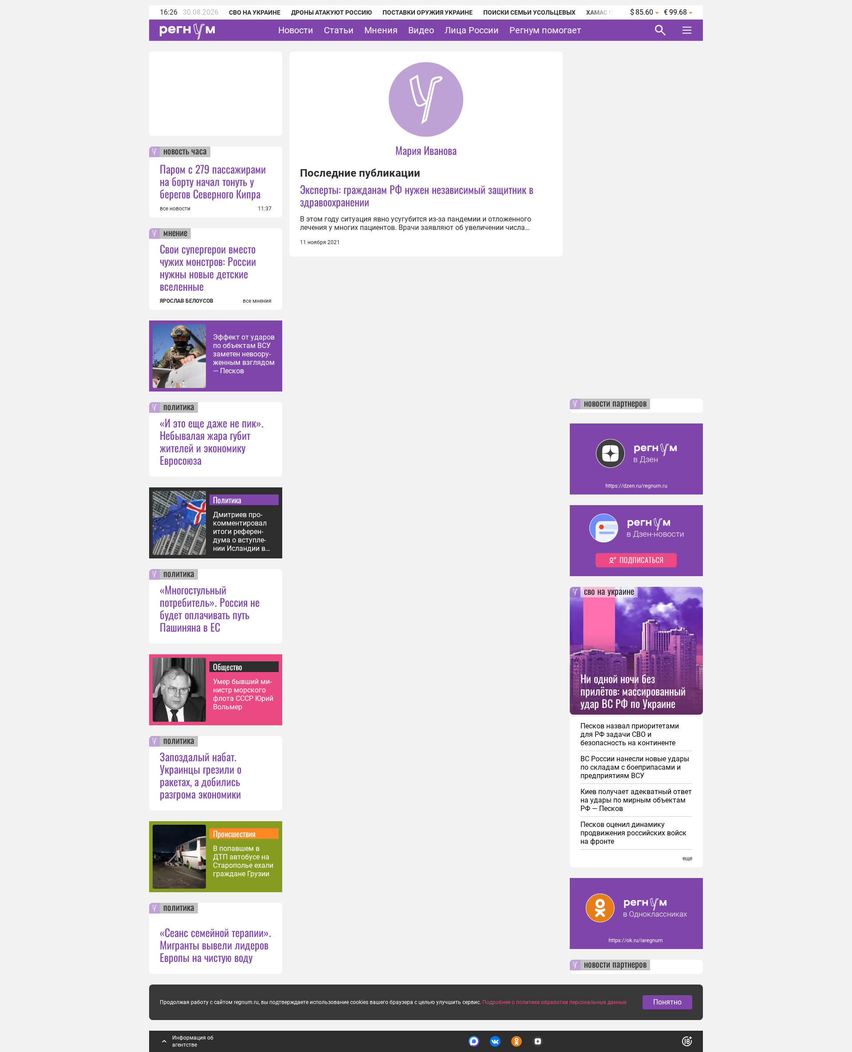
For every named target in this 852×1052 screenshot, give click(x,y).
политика (178, 407)
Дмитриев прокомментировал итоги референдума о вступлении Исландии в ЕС (240, 531)
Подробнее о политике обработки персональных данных (554, 1002)
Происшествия (234, 833)
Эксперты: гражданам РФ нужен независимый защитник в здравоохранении (416, 195)
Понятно (667, 1002)
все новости (175, 209)
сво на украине (609, 592)
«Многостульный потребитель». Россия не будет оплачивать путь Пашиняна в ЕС (210, 608)
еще (687, 858)
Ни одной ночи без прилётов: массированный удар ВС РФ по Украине (633, 690)
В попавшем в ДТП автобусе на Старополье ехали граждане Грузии (243, 861)
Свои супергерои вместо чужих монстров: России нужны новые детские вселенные (208, 267)
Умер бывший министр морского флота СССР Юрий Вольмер (243, 694)
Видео (421, 30)
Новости (295, 30)
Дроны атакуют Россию (331, 12)
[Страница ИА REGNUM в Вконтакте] (495, 1041)
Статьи (339, 30)
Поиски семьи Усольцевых (529, 12)
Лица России (472, 30)
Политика (227, 499)
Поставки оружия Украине (428, 12)
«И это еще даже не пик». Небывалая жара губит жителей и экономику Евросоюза (212, 441)
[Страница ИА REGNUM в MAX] (474, 1041)
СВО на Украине (254, 12)
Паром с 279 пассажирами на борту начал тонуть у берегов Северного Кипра (213, 181)
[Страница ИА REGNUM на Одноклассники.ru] (516, 1041)
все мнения (257, 301)
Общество (227, 666)
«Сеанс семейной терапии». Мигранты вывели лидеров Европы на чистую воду (215, 944)
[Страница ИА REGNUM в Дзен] (537, 1041)
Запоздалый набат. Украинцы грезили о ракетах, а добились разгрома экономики (200, 775)
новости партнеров (615, 404)
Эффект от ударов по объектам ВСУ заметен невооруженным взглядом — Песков (244, 354)
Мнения (381, 30)
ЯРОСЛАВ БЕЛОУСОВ (186, 301)
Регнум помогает (545, 30)
